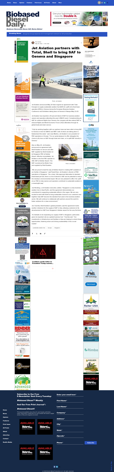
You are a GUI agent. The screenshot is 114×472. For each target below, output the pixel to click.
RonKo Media (7, 442)
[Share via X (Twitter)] (36, 233)
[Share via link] (44, 233)
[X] (107, 3)
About (5, 431)
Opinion (5, 417)
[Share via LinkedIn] (40, 233)
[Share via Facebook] (32, 233)
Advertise (6, 435)
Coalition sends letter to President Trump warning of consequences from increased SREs (42, 262)
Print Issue (6, 424)
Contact (5, 438)
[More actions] (81, 43)
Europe (50, 227)
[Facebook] (102, 3)
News (5, 413)
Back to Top (111, 466)
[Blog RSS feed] (99, 2)
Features (6, 420)
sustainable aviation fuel (39, 227)
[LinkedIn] (105, 3)
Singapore (57, 227)
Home (5, 410)
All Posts (6, 428)
